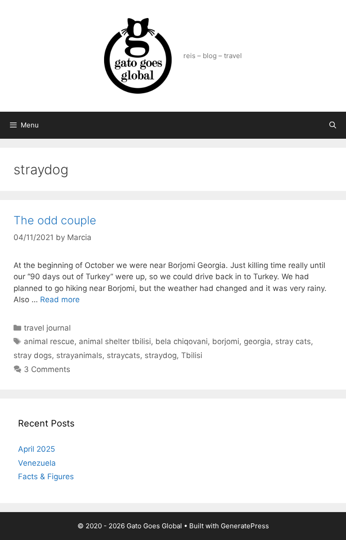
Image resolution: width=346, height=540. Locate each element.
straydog (161, 355)
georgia (257, 341)
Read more (60, 299)
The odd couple (55, 220)
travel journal (47, 327)
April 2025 (36, 449)
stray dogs (33, 355)
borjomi (225, 341)
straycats (123, 355)
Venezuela (37, 462)
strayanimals (79, 355)
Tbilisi (191, 355)
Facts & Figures (46, 476)
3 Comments (47, 369)
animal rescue (49, 341)
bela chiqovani (181, 341)
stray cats (293, 341)
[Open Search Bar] (332, 125)
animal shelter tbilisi (115, 341)
